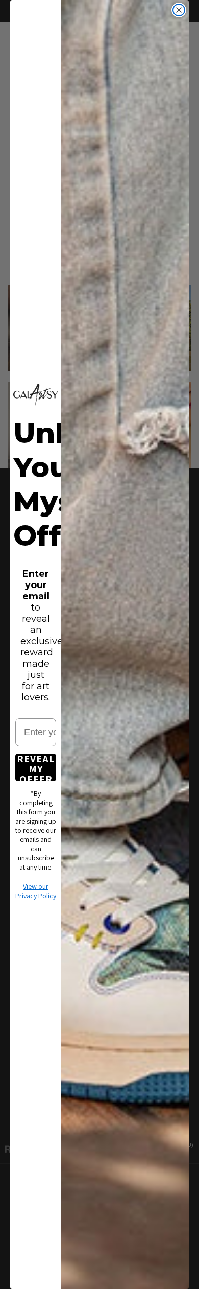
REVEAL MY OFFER (36, 767)
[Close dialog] (179, 10)
